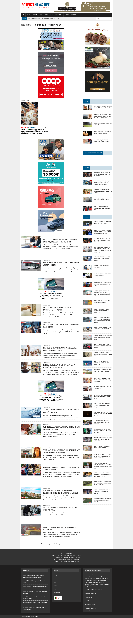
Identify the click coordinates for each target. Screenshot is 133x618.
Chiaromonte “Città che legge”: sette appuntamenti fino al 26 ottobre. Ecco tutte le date (102, 422)
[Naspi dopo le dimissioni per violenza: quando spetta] (87, 269)
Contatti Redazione (90, 601)
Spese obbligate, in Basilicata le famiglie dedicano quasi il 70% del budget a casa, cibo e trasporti (102, 380)
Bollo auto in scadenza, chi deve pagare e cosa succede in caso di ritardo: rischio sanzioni (102, 397)
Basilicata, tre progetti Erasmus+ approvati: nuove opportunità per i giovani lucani (101, 363)
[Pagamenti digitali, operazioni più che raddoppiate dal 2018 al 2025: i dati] (87, 143)
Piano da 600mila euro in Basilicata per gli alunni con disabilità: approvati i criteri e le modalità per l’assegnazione (103, 232)
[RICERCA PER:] (103, 18)
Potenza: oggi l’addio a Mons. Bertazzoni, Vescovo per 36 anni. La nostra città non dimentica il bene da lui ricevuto (102, 116)
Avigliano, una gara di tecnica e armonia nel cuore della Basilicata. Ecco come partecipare (102, 500)
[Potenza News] (35, 5)
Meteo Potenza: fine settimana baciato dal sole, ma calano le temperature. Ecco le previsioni (102, 258)
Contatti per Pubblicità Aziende (93, 589)
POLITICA (35, 14)
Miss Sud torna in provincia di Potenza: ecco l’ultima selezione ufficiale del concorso (102, 491)
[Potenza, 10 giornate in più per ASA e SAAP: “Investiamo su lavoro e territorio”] (87, 331)
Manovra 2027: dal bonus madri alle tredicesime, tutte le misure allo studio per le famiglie (103, 191)
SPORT (46, 14)
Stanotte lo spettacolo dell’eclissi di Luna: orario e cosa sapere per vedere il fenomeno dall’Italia (103, 414)
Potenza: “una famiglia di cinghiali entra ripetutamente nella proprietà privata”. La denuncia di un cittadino (103, 483)
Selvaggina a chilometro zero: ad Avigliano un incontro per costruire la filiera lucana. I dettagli (103, 439)
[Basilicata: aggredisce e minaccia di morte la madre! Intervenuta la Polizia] (87, 225)
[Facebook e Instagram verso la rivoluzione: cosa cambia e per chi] (87, 390)
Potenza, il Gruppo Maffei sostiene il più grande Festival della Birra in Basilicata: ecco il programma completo (102, 474)
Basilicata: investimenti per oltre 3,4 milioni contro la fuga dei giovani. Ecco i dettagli (102, 208)
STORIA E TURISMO (58, 14)
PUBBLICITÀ (73, 14)
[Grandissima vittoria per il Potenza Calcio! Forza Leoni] (87, 126)
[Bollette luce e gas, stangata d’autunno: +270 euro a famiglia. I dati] (87, 277)
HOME (23, 14)
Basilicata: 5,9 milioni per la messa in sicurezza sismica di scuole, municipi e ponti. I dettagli (103, 354)
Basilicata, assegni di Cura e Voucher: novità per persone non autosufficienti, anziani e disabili (102, 310)
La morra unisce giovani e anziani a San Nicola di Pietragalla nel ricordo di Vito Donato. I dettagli (102, 174)
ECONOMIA (41, 14)
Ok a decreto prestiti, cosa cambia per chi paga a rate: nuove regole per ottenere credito (102, 284)
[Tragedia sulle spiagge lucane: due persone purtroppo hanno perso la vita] (87, 135)
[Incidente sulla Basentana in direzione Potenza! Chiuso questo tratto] (31, 534)
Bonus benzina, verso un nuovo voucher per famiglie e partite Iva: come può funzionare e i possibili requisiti (102, 182)
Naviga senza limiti (90, 604)
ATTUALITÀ (29, 14)
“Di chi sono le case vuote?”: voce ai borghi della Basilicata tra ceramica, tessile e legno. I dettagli (102, 240)
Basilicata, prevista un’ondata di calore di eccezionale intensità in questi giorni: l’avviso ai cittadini (103, 405)
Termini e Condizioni (90, 593)
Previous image (45, 544)
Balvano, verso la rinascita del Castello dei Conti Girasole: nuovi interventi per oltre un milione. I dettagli (102, 456)
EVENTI (51, 14)
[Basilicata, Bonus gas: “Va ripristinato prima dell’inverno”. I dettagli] (87, 449)
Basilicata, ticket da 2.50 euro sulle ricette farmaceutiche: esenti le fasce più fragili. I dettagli (103, 337)
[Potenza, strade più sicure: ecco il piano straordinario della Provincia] (87, 304)
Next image (57, 544)
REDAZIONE (67, 14)
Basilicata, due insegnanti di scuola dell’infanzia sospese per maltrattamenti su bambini (102, 346)
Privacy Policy (88, 597)
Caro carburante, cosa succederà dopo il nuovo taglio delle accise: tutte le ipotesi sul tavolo (102, 431)
